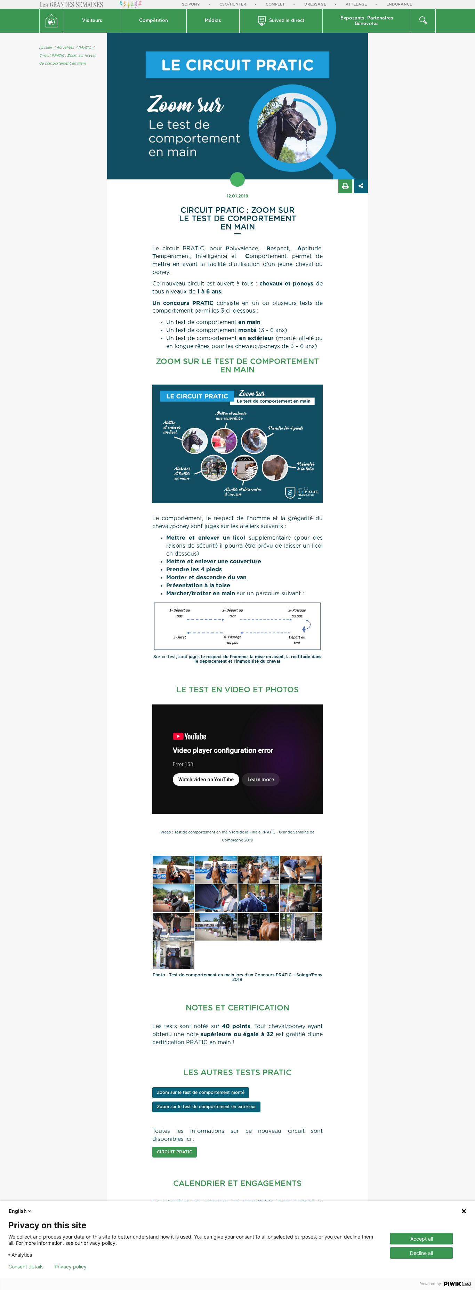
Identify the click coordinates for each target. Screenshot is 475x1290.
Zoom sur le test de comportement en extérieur (206, 1107)
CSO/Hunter (232, 4)
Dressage (315, 4)
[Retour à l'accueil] (51, 21)
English (18, 1211)
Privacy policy (71, 1266)
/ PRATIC (83, 47)
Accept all (421, 1239)
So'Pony (191, 4)
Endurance (399, 4)
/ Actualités (64, 47)
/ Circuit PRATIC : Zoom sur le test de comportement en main (67, 55)
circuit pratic (174, 1152)
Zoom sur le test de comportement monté (200, 1092)
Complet (275, 4)
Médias (213, 20)
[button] (92, 21)
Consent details (25, 1266)
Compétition (153, 20)
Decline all (421, 1253)
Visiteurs (92, 20)
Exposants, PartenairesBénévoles (366, 21)
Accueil (45, 47)
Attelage (356, 4)
